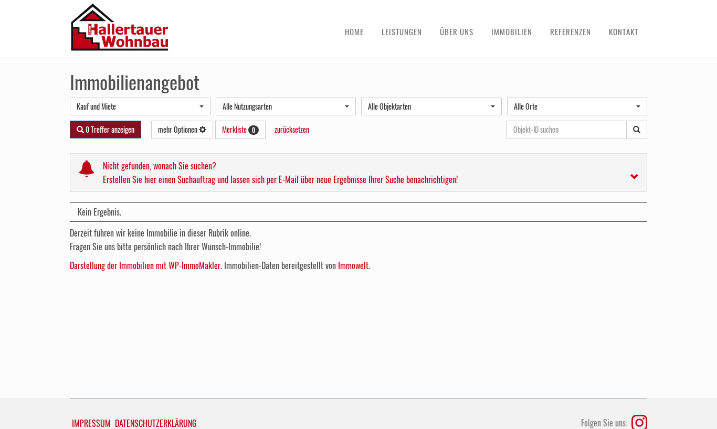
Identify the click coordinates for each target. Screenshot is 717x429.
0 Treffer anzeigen (109, 129)
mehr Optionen (178, 129)
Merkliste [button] (238, 129)
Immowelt (353, 265)
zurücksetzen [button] (292, 129)
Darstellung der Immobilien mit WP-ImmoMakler (145, 265)
